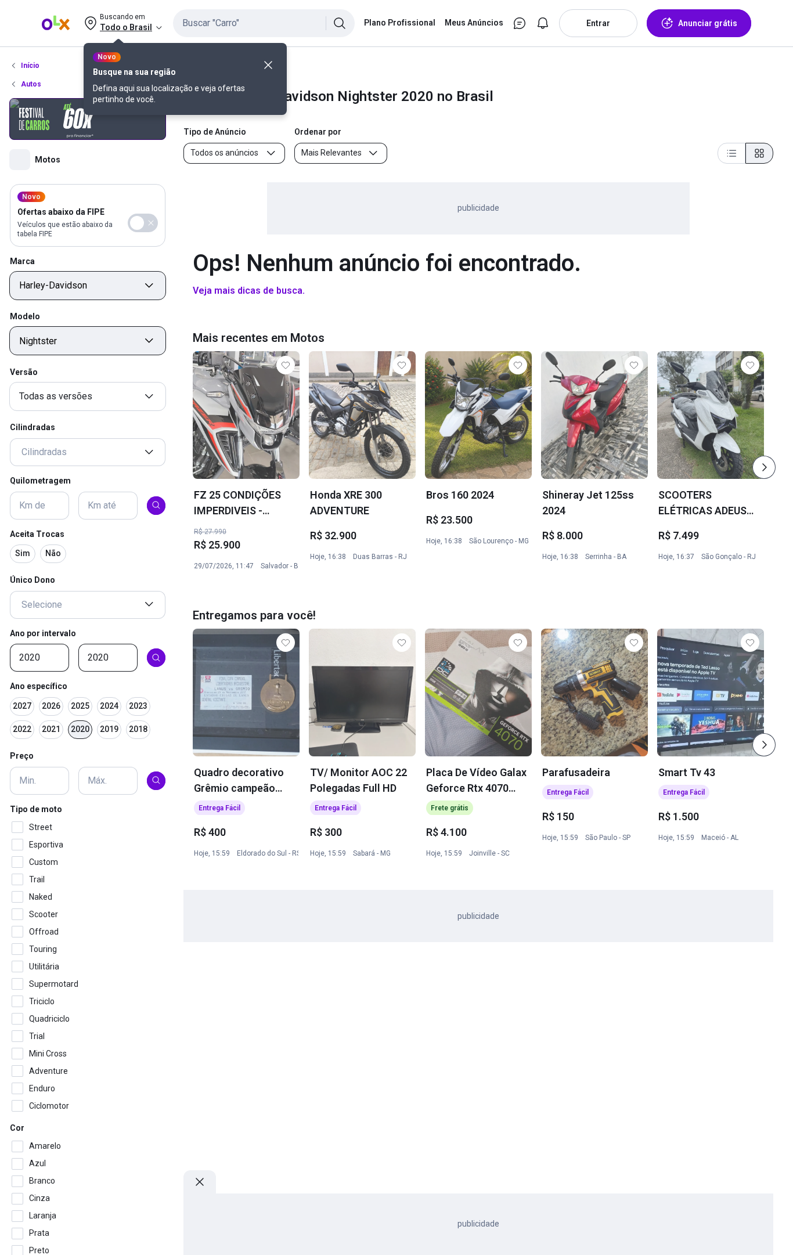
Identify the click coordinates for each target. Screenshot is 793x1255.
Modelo (25, 316)
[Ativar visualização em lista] (731, 153)
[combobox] (264, 23)
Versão (24, 371)
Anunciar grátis (707, 23)
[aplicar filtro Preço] (156, 780)
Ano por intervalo (43, 632)
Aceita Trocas (37, 533)
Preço (22, 755)
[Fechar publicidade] (199, 1181)
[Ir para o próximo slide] (764, 467)
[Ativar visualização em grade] (759, 153)
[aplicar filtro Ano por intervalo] (156, 657)
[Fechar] (268, 65)
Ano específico (38, 686)
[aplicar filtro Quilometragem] (156, 505)
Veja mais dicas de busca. (249, 290)
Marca (22, 260)
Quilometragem (40, 480)
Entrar (598, 23)
